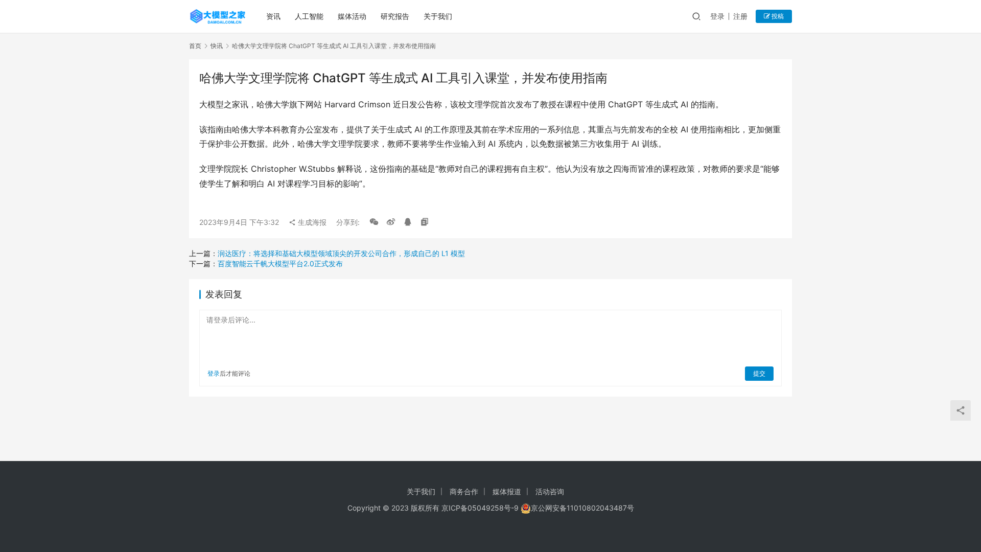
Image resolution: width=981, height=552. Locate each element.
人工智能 (309, 16)
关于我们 (438, 16)
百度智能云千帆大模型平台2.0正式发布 (280, 263)
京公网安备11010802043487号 (582, 507)
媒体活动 (352, 16)
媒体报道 (507, 491)
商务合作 (464, 491)
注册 (740, 16)
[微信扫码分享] (374, 222)
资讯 (273, 16)
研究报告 (395, 16)
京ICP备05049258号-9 (480, 507)
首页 (195, 46)
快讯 (217, 46)
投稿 (777, 16)
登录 (717, 16)
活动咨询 (549, 491)
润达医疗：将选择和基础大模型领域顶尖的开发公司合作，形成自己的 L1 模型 (341, 253)
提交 (759, 373)
